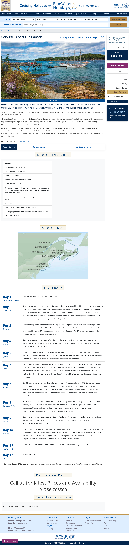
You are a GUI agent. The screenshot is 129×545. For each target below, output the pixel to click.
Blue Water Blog (110, 521)
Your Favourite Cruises (118, 96)
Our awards (70, 523)
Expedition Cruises (50, 14)
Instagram (108, 525)
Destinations (6, 14)
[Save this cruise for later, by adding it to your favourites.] (102, 37)
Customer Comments (74, 525)
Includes (123, 75)
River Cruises (20, 14)
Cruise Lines (66, 14)
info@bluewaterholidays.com (25, 530)
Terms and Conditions (93, 521)
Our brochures (52, 521)
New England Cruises (83, 147)
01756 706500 (117, 111)
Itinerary (123, 84)
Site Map (50, 529)
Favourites (123, 14)
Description (122, 71)
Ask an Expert (10, 541)
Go (119, 25)
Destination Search (12, 24)
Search (6, 19)
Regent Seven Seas (24, 141)
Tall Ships (34, 14)
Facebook (107, 523)
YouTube (107, 528)
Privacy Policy (90, 523)
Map (125, 80)
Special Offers (80, 14)
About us (69, 521)
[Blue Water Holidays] (64, 6)
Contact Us (70, 530)
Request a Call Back (72, 543)
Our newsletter (52, 523)
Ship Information (120, 92)
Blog (94, 14)
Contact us (108, 14)
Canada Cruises (39, 147)
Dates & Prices (121, 88)
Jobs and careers (72, 528)
